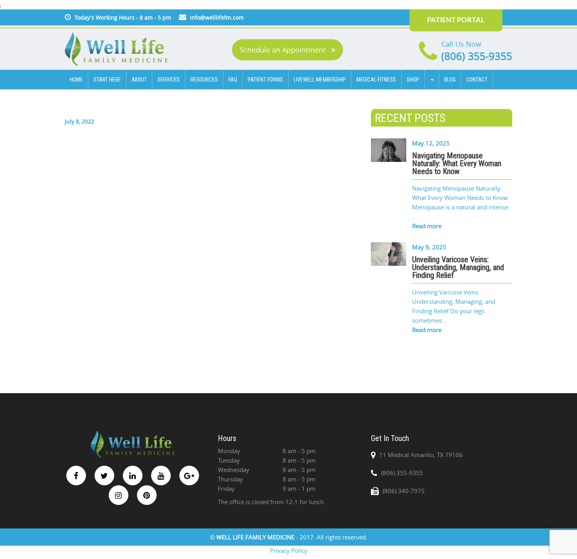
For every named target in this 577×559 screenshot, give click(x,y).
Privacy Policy (288, 550)
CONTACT (477, 79)
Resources (204, 79)
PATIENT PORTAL (455, 20)
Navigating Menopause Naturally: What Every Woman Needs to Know (456, 163)
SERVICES (168, 79)
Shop (413, 79)
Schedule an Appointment (283, 49)
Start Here (107, 79)
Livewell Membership (320, 79)
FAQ (232, 79)
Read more (427, 226)
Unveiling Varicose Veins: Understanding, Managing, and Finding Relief (458, 267)
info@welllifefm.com (217, 17)
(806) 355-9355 (476, 56)
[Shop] (432, 79)
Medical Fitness (376, 79)
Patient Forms (265, 79)
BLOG (450, 79)
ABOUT (139, 79)
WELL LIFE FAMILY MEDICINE (256, 537)
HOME (76, 79)
